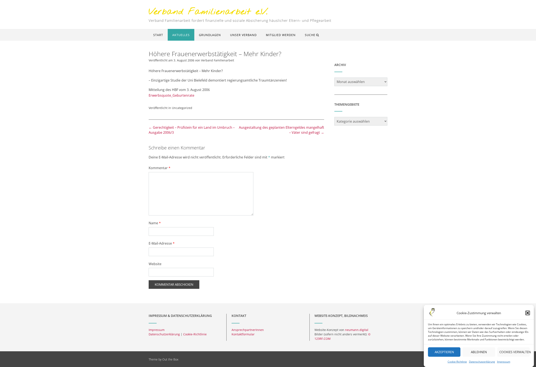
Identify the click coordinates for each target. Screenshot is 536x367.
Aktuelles (181, 35)
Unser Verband (243, 35)
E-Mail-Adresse (162, 243)
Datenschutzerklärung (482, 361)
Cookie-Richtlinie (457, 361)
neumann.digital (356, 330)
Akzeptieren (444, 352)
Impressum (503, 361)
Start (158, 35)
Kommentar (159, 168)
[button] (528, 313)
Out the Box (170, 359)
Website (155, 264)
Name (155, 223)
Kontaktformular (243, 334)
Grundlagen (210, 35)
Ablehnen (479, 352)
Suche (310, 35)
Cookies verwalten (514, 352)
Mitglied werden (281, 35)
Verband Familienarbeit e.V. (208, 12)
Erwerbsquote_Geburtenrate (171, 95)
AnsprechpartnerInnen (248, 330)
